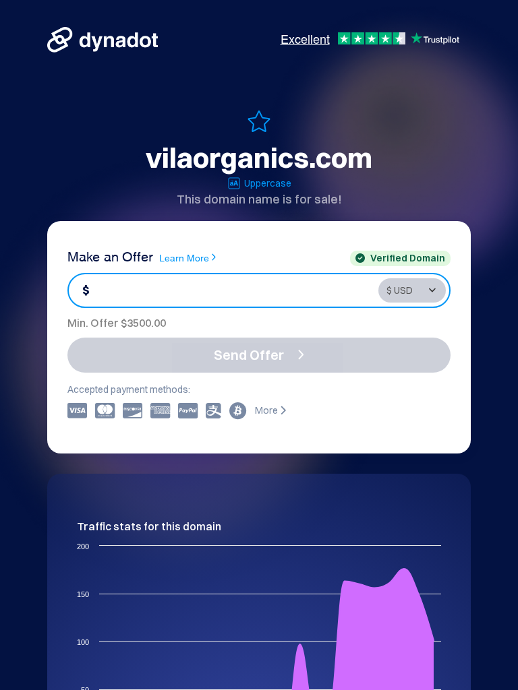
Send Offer (249, 354)
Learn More (184, 257)
